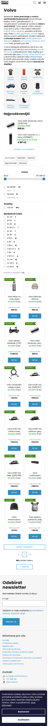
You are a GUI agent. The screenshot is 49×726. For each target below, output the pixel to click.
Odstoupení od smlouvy (13, 664)
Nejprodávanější (11, 163)
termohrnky (25, 41)
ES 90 (11, 220)
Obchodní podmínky (12, 649)
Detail (14, 316)
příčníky (24, 54)
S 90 (11, 242)
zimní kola (8, 52)
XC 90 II (12, 266)
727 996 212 (11, 679)
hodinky (17, 33)
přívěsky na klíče (30, 33)
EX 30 (11, 224)
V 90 (11, 252)
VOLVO (13, 207)
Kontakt (6, 640)
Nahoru (25, 566)
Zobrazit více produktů (24, 149)
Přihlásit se (11, 622)
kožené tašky (9, 31)
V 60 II (12, 245)
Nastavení (23, 711)
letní (40, 49)
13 (30, 554)
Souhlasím (23, 719)
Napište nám (8, 646)
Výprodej (12, 197)
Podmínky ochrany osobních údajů (18, 652)
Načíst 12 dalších (25, 547)
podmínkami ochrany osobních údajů (23, 612)
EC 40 (11, 217)
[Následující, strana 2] (24, 554)
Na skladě (13, 187)
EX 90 (11, 234)
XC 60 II (12, 263)
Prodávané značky (10, 643)
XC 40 (12, 259)
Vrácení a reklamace (12, 661)
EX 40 (11, 231)
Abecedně (22, 163)
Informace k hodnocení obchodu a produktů (22, 658)
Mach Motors (12, 682)
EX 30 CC (12, 227)
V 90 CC (12, 256)
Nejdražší (31, 158)
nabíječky (20, 31)
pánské (29, 38)
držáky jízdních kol (37, 54)
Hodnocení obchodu (11, 655)
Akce (11, 190)
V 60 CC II (13, 249)
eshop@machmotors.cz (17, 676)
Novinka (12, 194)
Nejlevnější (21, 158)
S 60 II (12, 238)
